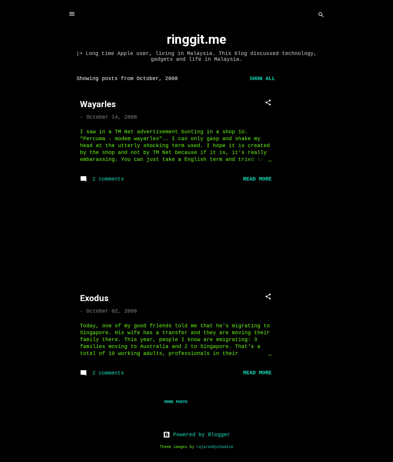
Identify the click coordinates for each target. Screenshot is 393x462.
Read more (257, 179)
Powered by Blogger (200, 435)
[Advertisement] (306, 157)
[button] (268, 103)
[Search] (321, 15)
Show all (262, 78)
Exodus (94, 298)
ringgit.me (196, 39)
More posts (175, 402)
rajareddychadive (215, 447)
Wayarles (98, 104)
